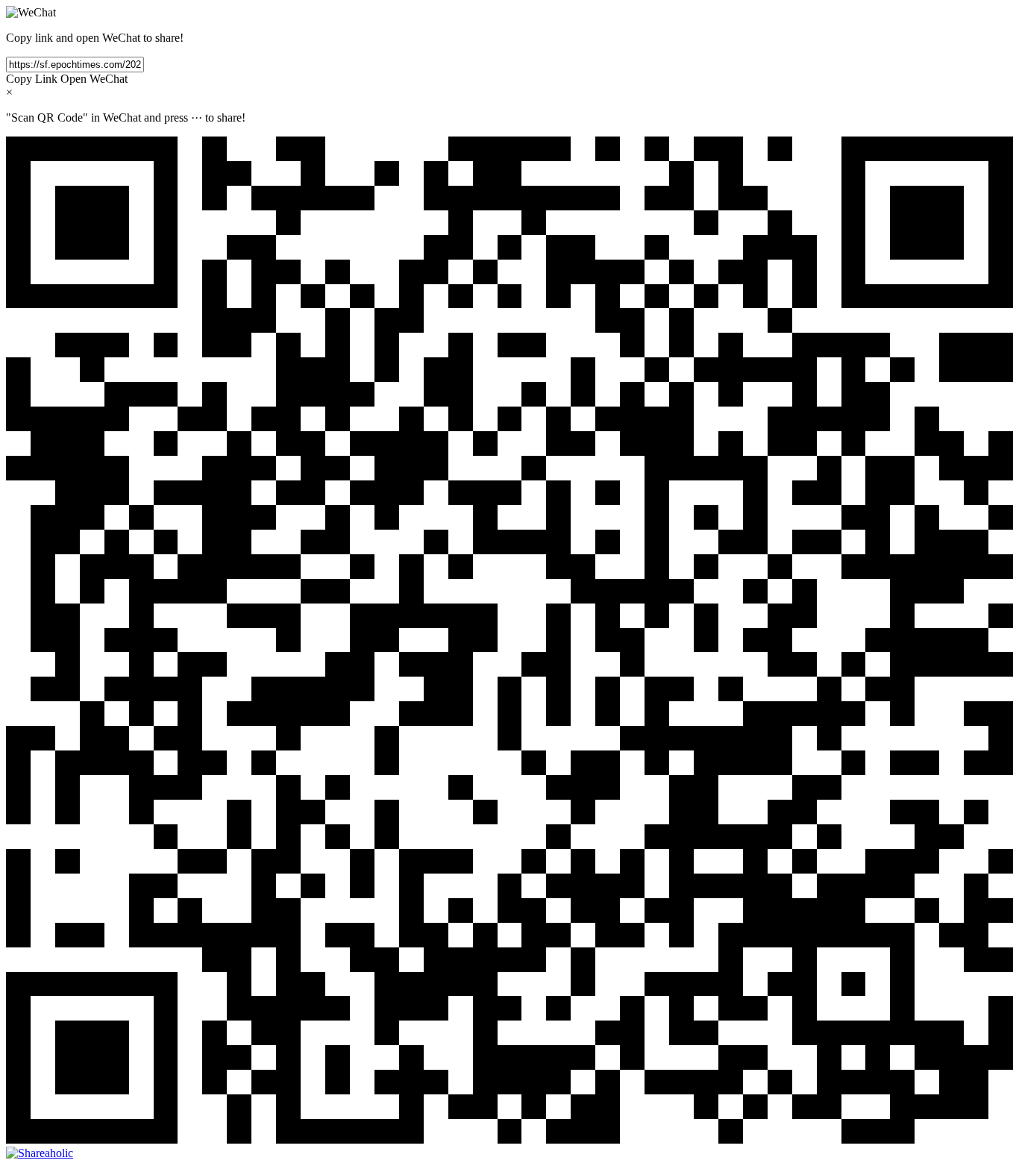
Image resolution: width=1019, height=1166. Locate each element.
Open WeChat (94, 78)
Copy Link (31, 78)
